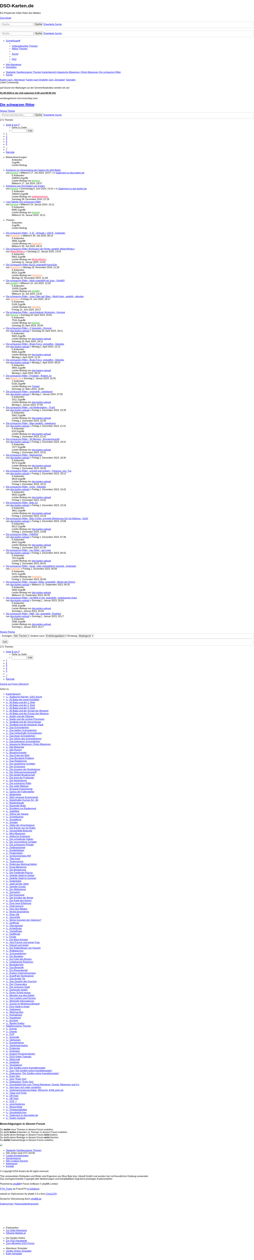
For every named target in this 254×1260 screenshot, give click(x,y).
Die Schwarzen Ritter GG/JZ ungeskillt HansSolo (31, 264)
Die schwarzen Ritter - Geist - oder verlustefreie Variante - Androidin (41, 566)
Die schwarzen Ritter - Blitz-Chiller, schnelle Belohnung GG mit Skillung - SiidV (47, 518)
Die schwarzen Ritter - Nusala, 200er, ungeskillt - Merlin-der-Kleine (40, 582)
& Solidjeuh (33, 1189)
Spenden (71, 80)
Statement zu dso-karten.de (70, 173)
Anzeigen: (7, 636)
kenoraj (14, 173)
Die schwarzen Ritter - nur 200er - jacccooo (28, 550)
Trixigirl (36, 386)
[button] (13, 125)
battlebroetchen (40, 196)
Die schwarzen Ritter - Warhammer (24, 455)
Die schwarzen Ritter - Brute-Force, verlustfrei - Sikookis (35, 344)
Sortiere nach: (37, 636)
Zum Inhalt (5, 18)
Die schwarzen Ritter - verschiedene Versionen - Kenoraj (35, 312)
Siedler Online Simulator (18, 1251)
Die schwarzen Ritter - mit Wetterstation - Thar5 (30, 407)
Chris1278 (51, 1194)
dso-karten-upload (19, 331)
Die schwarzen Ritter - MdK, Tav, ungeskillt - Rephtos (33, 613)
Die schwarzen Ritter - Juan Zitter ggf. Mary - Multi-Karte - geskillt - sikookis (45, 296)
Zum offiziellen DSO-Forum (20, 1243)
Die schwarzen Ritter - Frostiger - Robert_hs (29, 376)
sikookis (14, 299)
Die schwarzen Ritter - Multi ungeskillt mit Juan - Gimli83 (35, 280)
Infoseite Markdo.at (16, 1233)
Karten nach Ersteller (37, 80)
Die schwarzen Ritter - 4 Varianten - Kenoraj (29, 328)
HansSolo (15, 267)
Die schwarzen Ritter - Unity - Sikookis (26, 487)
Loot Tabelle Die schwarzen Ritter (23, 202)
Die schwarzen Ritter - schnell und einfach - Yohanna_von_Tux (38, 471)
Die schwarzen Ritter (17, 105)
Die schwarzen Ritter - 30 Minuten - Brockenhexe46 (33, 439)
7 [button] (6, 149)
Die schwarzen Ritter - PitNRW (22, 534)
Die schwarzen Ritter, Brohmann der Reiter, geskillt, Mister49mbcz (40, 249)
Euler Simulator (14, 1253)
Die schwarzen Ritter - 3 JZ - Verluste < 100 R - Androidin (35, 233)
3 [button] (6, 139)
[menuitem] (25, 46)
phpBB (16, 1184)
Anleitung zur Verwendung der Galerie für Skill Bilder (33, 170)
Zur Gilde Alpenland (16, 1230)
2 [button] (6, 136)
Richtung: (72, 636)
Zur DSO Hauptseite (16, 1240)
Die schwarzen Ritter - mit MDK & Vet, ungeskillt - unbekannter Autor (41, 598)
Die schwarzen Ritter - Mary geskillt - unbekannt (31, 423)
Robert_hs (15, 378)
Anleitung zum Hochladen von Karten (25, 186)
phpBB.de (36, 1199)
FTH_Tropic (6, 1189)
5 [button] (6, 144)
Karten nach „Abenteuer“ (13, 80)
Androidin (15, 235)
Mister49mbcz (17, 251)
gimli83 (14, 283)
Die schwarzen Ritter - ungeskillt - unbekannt (29, 391)
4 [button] (6, 141)
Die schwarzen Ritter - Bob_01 (22, 502)
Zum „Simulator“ (57, 80)
